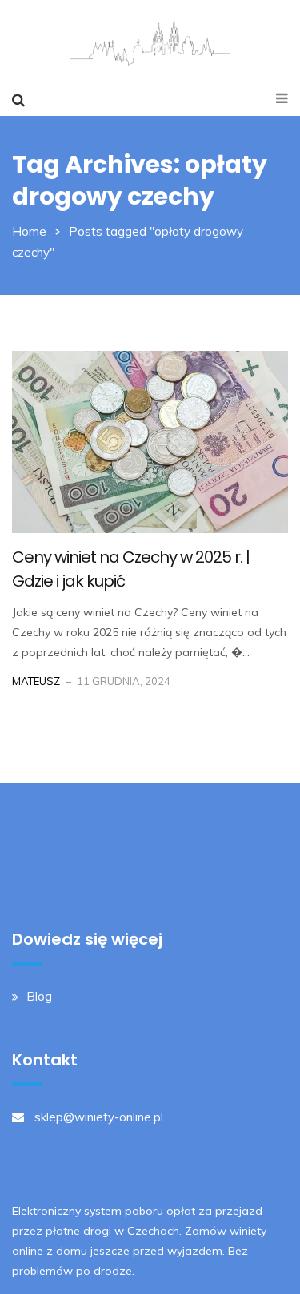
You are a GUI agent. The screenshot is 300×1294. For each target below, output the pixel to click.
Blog (39, 996)
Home (29, 231)
